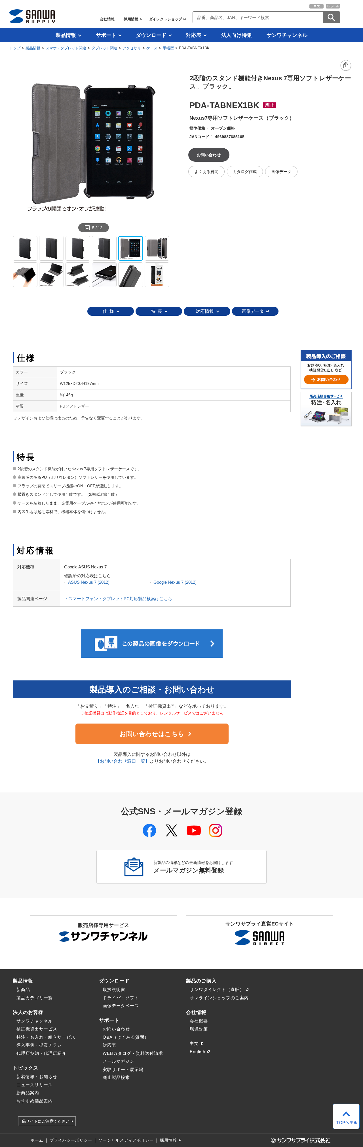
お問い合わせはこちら (152, 733)
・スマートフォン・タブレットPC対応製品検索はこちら (118, 598)
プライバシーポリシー (71, 1140)
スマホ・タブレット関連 (66, 48)
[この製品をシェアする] (346, 65)
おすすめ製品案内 (34, 1100)
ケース (151, 48)
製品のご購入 (201, 980)
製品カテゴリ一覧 (34, 997)
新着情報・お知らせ (36, 1076)
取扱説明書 (114, 989)
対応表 (193, 35)
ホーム (37, 1140)
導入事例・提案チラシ (39, 1045)
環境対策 (199, 1028)
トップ (14, 48)
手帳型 (168, 48)
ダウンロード (151, 35)
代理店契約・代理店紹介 (41, 1053)
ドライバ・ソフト (121, 997)
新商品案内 (27, 1092)
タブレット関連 (104, 48)
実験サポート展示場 (123, 1069)
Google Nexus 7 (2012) (175, 582)
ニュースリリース (34, 1084)
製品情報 (66, 35)
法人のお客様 (28, 1012)
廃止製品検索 (116, 1077)
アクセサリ (132, 48)
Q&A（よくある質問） (126, 1037)
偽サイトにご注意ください (45, 1121)
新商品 (23, 989)
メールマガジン (118, 1061)
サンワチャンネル (287, 35)
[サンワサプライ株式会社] (32, 16)
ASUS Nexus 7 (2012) (88, 582)
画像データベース (121, 1005)
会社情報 (107, 19)
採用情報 (131, 19)
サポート (106, 35)
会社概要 (199, 1021)
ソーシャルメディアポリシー (126, 1140)
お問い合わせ (116, 1028)
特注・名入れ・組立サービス (45, 1037)
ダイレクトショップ (165, 19)
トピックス (25, 1067)
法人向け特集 (236, 35)
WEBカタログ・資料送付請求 (133, 1053)
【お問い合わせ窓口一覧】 (122, 761)
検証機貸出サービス (36, 1028)
